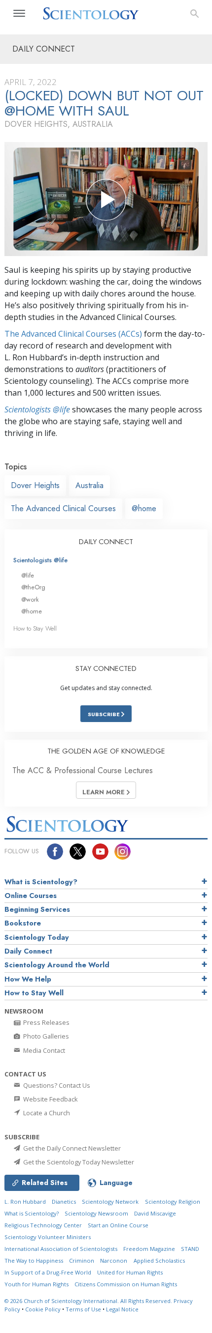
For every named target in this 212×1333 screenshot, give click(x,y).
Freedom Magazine (149, 1248)
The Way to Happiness (33, 1260)
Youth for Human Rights (36, 1284)
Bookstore (22, 923)
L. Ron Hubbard (25, 1201)
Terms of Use (83, 1309)
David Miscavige (155, 1213)
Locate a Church (46, 1112)
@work (30, 599)
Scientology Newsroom (96, 1213)
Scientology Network (110, 1201)
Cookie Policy (43, 1309)
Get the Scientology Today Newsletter (78, 1162)
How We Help (27, 979)
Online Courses (30, 895)
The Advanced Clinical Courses (63, 508)
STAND (190, 1248)
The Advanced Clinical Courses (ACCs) (73, 333)
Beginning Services (37, 909)
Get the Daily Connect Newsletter (71, 1148)
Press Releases (46, 1022)
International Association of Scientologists (60, 1248)
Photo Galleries (45, 1036)
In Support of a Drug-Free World (47, 1272)
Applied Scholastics (159, 1260)
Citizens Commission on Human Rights (125, 1284)
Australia (89, 485)
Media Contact (43, 1050)
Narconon (113, 1260)
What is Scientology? (40, 882)
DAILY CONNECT (106, 542)
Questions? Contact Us (56, 1085)
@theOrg (33, 587)
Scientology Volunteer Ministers (47, 1237)
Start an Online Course (118, 1225)
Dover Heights (35, 485)
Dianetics (64, 1201)
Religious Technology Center (43, 1225)
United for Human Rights (130, 1272)
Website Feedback (50, 1099)
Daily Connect (28, 951)
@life (27, 575)
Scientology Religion (172, 1201)
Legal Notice (122, 1309)
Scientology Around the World (56, 965)
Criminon (81, 1260)
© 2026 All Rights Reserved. (89, 1300)
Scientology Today (36, 937)
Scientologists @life (40, 560)
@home (144, 508)
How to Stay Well (35, 628)
